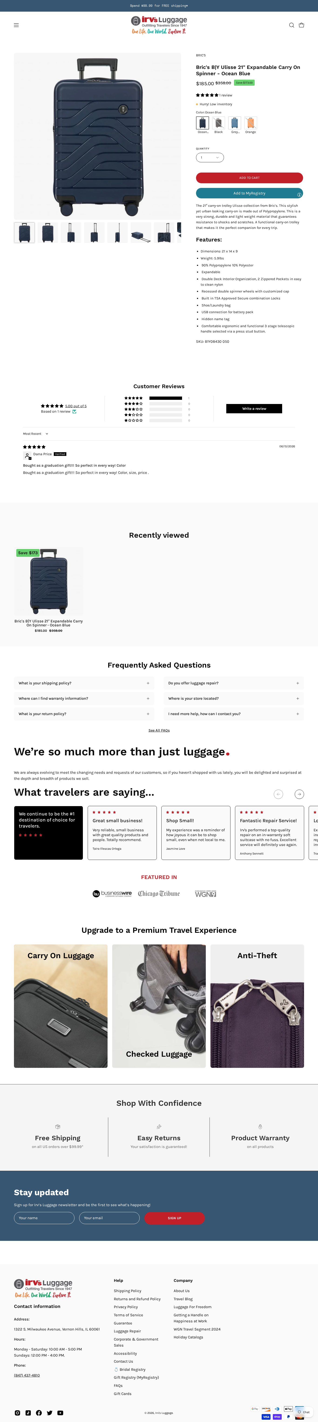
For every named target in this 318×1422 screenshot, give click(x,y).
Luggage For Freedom (193, 1307)
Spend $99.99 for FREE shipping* (159, 5)
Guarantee (123, 1323)
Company (183, 1280)
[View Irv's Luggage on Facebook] (38, 1412)
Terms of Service (128, 1315)
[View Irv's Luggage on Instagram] (17, 1412)
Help (118, 1280)
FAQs (118, 1385)
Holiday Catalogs (188, 1337)
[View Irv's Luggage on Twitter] (49, 1412)
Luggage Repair (127, 1331)
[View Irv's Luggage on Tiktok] (28, 1412)
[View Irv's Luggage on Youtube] (60, 1412)
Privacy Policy (126, 1307)
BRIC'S (201, 55)
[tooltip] (299, 194)
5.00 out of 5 (76, 406)
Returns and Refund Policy (137, 1298)
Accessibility (125, 1353)
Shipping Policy (127, 1291)
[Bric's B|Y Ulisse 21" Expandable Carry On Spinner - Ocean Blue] (24, 232)
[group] (159, 6)
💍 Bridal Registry (129, 1369)
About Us (182, 1291)
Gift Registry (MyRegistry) (136, 1377)
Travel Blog (183, 1298)
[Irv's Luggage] (159, 25)
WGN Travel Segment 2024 (197, 1329)
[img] (34, 447)
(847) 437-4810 (27, 1375)
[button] (292, 25)
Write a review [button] (254, 408)
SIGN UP (174, 1218)
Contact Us (123, 1361)
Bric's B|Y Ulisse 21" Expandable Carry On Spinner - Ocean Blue (48, 623)
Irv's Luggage (164, 1413)
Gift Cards (123, 1393)
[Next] (299, 794)
